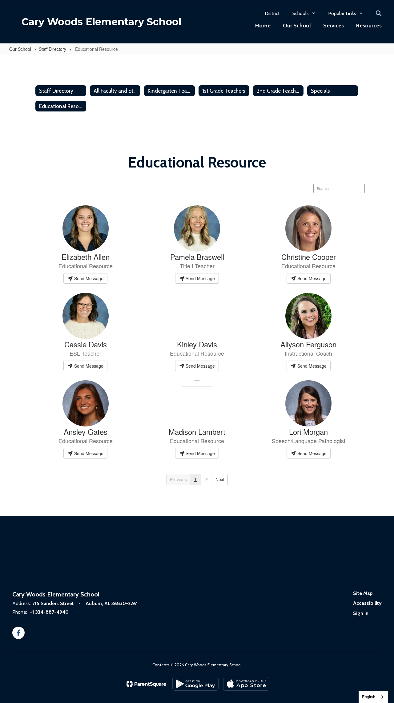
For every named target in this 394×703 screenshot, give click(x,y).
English (368, 697)
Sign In (360, 613)
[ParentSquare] (146, 684)
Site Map (363, 593)
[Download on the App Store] (246, 684)
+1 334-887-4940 (49, 612)
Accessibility (367, 603)
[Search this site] (379, 13)
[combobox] (373, 697)
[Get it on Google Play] (195, 684)
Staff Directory (52, 49)
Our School (20, 49)
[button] (304, 13)
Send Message (88, 278)
